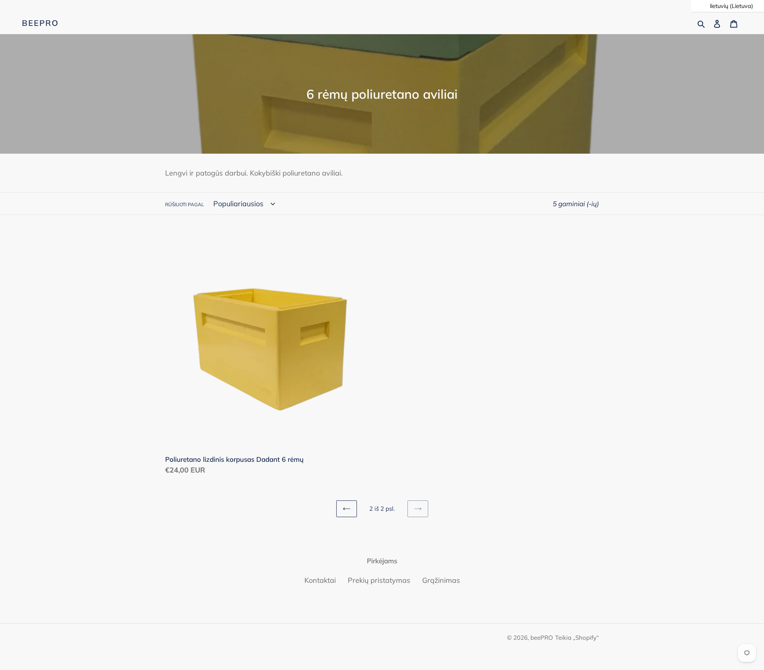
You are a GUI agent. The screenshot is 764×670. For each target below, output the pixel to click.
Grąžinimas (441, 580)
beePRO (40, 23)
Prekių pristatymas (379, 580)
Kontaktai (320, 580)
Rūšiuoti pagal (184, 204)
